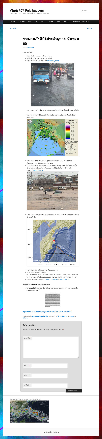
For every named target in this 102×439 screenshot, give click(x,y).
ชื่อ (27, 365)
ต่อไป (89, 28)
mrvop (72, 316)
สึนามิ (42, 22)
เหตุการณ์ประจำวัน (37, 316)
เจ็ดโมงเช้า (54, 280)
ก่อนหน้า (13, 28)
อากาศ (58, 22)
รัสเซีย (59, 316)
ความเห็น (27, 338)
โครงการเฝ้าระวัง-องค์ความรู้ (80, 22)
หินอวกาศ (50, 22)
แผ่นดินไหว (66, 22)
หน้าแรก (13, 22)
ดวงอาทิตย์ (22, 22)
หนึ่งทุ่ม (67, 280)
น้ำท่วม (30, 22)
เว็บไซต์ (26, 385)
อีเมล (27, 375)
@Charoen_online (53, 61)
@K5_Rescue (38, 170)
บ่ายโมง (61, 280)
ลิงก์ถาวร (25, 318)
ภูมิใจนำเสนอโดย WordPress (51, 432)
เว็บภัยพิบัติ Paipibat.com (27, 10)
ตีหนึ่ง (47, 280)
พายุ (36, 22)
